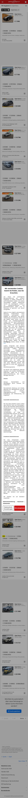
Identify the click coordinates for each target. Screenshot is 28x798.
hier (5, 343)
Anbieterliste (6, 503)
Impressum (20, 501)
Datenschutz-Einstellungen (8, 508)
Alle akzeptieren (20, 508)
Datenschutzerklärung (9, 501)
